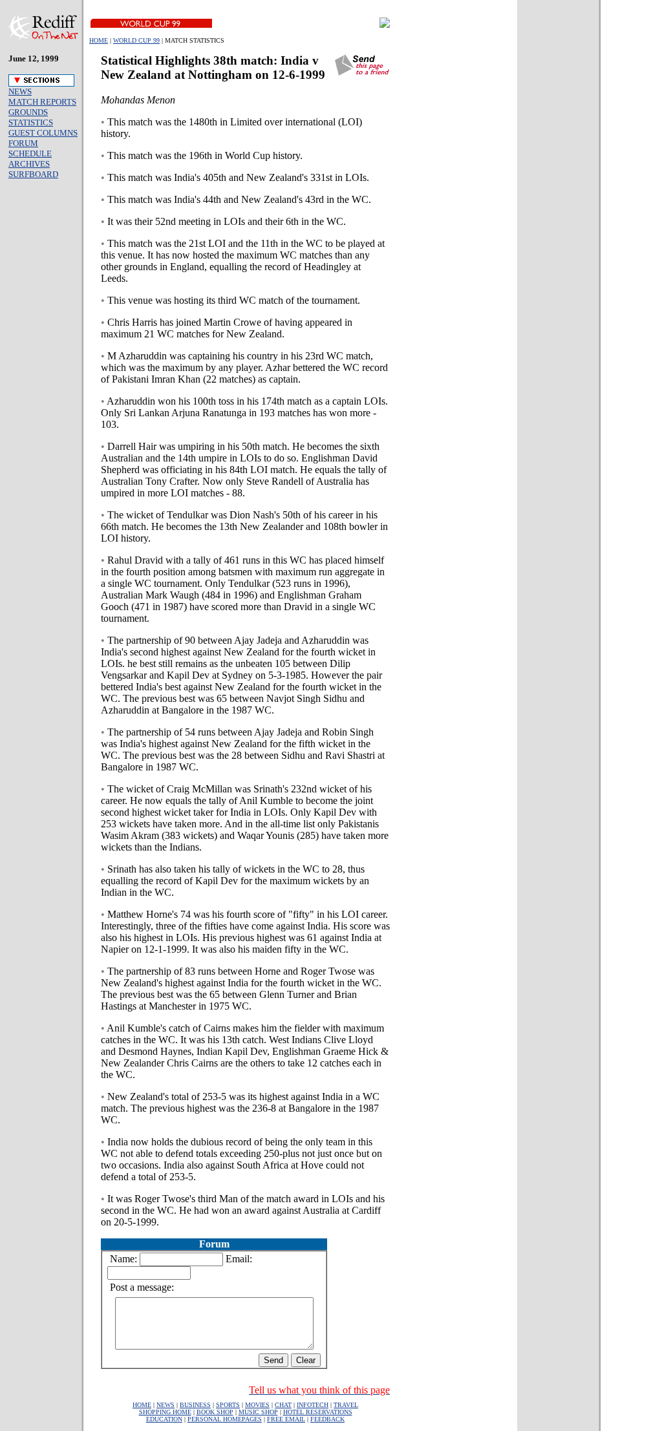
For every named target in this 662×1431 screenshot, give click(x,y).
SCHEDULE (30, 153)
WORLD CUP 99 (136, 40)
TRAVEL (346, 1404)
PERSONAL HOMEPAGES (224, 1419)
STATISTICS (30, 122)
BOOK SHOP (215, 1411)
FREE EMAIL (286, 1419)
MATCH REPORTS (42, 102)
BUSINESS (195, 1404)
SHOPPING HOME (165, 1411)
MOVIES (257, 1404)
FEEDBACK (327, 1419)
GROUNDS (28, 112)
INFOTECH (312, 1404)
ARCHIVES (29, 164)
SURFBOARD (33, 174)
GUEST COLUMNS (43, 133)
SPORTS (228, 1404)
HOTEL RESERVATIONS (317, 1411)
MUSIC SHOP (258, 1411)
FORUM (23, 143)
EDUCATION (164, 1419)
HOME (98, 40)
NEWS (20, 91)
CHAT (283, 1404)
